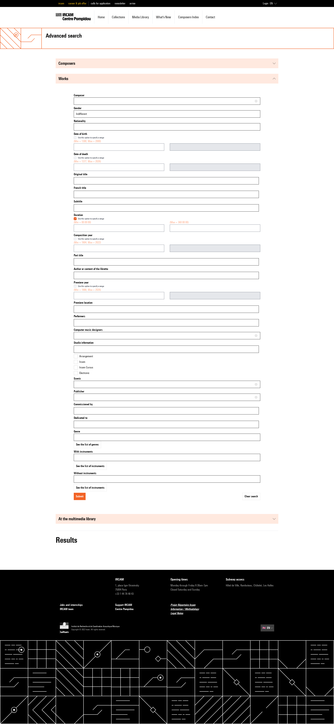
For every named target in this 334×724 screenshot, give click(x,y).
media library (140, 17)
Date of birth (80, 134)
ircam (61, 3)
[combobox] (167, 101)
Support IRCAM (123, 605)
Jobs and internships (71, 605)
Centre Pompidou (124, 609)
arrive (132, 3)
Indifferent (81, 114)
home (101, 17)
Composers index (188, 17)
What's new (163, 17)
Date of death (81, 154)
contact (210, 17)
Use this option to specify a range (91, 137)
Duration (78, 215)
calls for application (100, 3)
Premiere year (81, 282)
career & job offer (77, 3)
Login (265, 3)
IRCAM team (66, 609)
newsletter (120, 3)
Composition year (83, 235)
